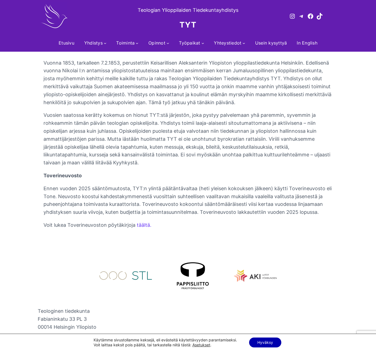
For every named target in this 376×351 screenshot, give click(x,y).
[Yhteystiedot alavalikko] (244, 43)
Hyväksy (265, 342)
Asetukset (201, 344)
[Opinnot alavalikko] (168, 43)
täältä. (144, 225)
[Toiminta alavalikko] (137, 43)
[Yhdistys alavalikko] (105, 43)
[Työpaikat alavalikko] (202, 43)
